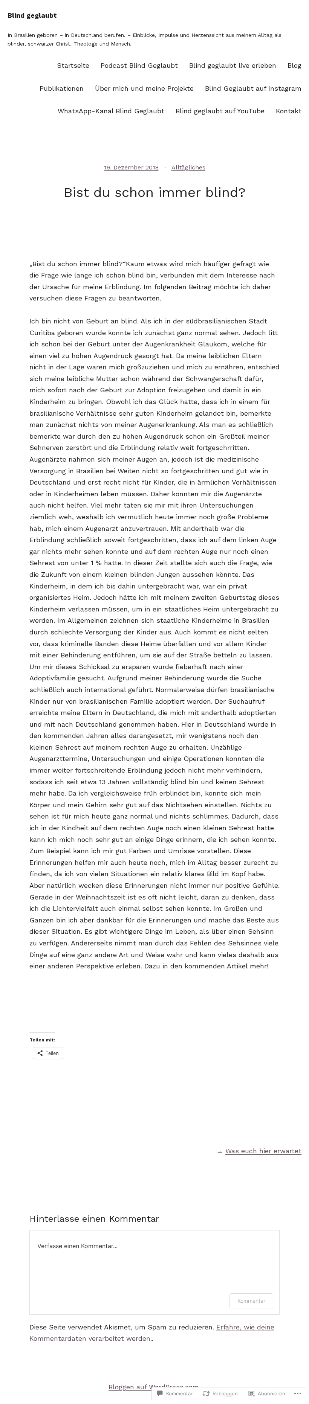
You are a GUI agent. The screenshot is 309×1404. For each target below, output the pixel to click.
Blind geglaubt (32, 15)
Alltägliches (188, 167)
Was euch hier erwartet (263, 1151)
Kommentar (251, 1300)
